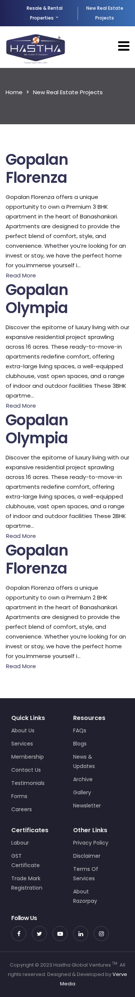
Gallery (82, 792)
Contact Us (26, 770)
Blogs (80, 743)
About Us (22, 730)
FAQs (79, 730)
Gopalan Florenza (37, 168)
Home (14, 92)
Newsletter (87, 805)
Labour (20, 842)
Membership (27, 757)
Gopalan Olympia (37, 298)
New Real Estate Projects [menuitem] (104, 13)
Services (22, 743)
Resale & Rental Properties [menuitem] (45, 13)
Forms (19, 796)
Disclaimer (86, 856)
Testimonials (28, 783)
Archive (83, 779)
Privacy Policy (90, 842)
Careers (21, 809)
